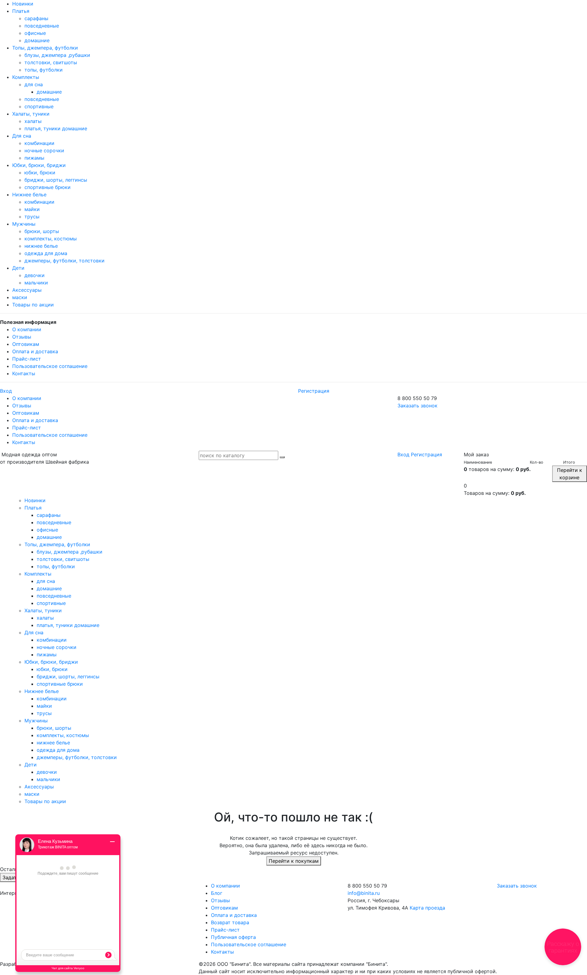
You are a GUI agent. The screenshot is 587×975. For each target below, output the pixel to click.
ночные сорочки (44, 150)
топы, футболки (43, 70)
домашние (37, 40)
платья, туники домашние (55, 128)
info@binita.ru (364, 893)
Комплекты (25, 77)
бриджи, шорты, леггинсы (55, 180)
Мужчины (23, 224)
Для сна (21, 136)
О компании (26, 329)
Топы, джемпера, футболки (45, 48)
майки (32, 209)
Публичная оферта (233, 937)
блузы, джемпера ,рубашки (57, 55)
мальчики (36, 283)
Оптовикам (25, 344)
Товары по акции (33, 305)
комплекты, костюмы (50, 238)
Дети (18, 268)
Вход (6, 391)
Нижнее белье (29, 194)
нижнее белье (41, 246)
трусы (31, 216)
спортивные (39, 106)
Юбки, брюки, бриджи (39, 165)
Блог (216, 893)
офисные (35, 33)
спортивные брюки (47, 187)
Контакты (23, 373)
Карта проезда (427, 908)
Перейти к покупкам (294, 861)
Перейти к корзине (569, 473)
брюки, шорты (41, 231)
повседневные (41, 26)
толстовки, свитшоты (50, 62)
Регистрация (313, 391)
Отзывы (21, 337)
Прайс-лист (26, 359)
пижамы (34, 158)
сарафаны (36, 18)
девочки (34, 275)
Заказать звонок (417, 405)
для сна (33, 84)
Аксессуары (27, 290)
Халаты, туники (31, 114)
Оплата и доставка (35, 351)
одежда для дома (45, 253)
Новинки (22, 4)
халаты (33, 121)
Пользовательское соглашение (49, 366)
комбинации (39, 143)
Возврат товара (230, 922)
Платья (20, 11)
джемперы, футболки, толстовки (64, 261)
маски (19, 297)
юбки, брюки (39, 172)
